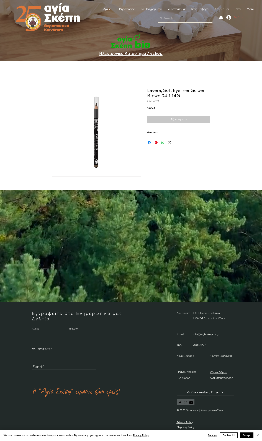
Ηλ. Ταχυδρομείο (41, 348)
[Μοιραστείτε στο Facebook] (149, 142)
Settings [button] (212, 435)
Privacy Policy (141, 435)
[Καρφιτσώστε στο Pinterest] (156, 142)
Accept (246, 435)
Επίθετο (73, 328)
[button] (221, 17)
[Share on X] (170, 142)
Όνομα (35, 328)
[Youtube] (191, 402)
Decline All (229, 435)
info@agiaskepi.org (206, 334)
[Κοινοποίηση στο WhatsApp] (163, 142)
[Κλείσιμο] (258, 435)
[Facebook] (180, 402)
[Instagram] (185, 402)
